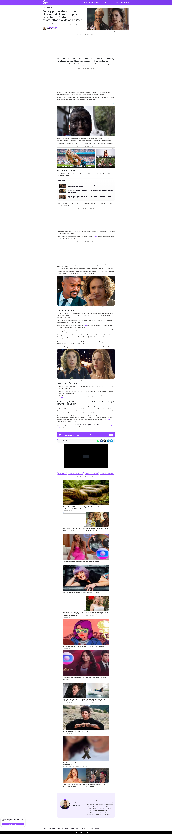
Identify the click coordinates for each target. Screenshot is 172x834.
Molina (110, 419)
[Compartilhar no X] (104, 440)
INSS (127, 2)
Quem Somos (51, 828)
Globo (63, 398)
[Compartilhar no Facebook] (101, 440)
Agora (111, 2)
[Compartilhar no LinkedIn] (108, 440)
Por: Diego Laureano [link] (52, 27)
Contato (83, 828)
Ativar (111, 434)
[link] (64, 804)
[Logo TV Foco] (48, 2)
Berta (95, 236)
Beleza (123, 2)
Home (86, 2)
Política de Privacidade (93, 828)
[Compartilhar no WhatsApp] (98, 440)
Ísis (86, 325)
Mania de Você (79, 66)
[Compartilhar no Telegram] (111, 440)
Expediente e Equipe (62, 828)
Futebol (117, 2)
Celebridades (104, 2)
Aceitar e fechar (13, 824)
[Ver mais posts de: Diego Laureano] (44, 28)
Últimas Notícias (94, 2)
